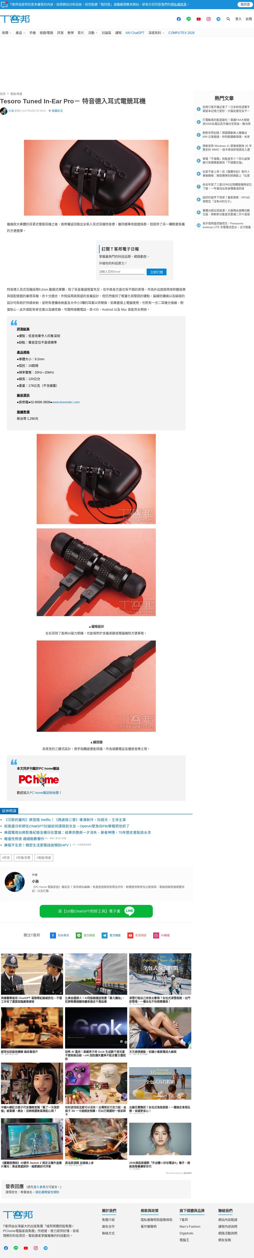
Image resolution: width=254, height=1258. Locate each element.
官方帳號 (89, 935)
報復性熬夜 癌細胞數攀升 (24, 839)
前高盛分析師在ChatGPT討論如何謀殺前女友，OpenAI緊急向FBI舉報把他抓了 (67, 826)
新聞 (5, 33)
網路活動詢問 (227, 1233)
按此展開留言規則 (47, 1192)
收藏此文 (57, 110)
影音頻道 (140, 935)
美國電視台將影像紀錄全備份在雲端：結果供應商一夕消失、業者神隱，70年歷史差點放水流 (77, 833)
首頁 (3, 93)
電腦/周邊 (16, 93)
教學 (70, 33)
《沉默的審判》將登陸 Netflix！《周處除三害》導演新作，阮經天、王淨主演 (65, 820)
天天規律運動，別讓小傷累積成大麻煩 (152, 1051)
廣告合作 (108, 1226)
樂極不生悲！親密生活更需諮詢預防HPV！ (38, 845)
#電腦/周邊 (44, 857)
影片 (81, 33)
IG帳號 (165, 935)
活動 (91, 33)
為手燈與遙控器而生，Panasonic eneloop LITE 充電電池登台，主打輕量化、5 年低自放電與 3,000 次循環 (227, 227)
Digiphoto (186, 1233)
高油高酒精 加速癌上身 (79, 1162)
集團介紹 (108, 1220)
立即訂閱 (156, 272)
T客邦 (184, 1220)
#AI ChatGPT (135, 33)
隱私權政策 (179, 4)
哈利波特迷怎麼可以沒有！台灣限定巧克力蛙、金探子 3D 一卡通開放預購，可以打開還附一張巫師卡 (95, 1111)
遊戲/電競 (46, 33)
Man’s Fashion (190, 1226)
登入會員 (39, 1187)
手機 (32, 33)
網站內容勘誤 (227, 1220)
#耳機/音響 (23, 857)
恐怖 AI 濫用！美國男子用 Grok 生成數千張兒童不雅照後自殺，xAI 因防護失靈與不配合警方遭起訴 (95, 1055)
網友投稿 (224, 1240)
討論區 (106, 33)
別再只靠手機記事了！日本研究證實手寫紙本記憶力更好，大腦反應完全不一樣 (226, 110)
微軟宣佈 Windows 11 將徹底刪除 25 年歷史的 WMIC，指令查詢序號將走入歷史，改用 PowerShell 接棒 (227, 149)
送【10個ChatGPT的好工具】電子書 (89, 911)
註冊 (249, 19)
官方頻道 (115, 935)
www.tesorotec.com (66, 402)
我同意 (245, 4)
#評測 (6, 857)
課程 (118, 33)
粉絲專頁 (63, 935)
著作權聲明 (149, 1226)
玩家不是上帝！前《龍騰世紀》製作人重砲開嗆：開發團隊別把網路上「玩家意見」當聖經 (226, 175)
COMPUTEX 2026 (181, 33)
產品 (19, 33)
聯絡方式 (108, 1233)
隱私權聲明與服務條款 (156, 1220)
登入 (238, 19)
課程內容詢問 (227, 1226)
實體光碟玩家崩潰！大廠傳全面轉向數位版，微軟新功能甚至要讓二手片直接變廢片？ (226, 214)
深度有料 (154, 33)
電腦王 (184, 1240)
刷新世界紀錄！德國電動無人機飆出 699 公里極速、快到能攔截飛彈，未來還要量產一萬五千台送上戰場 (226, 136)
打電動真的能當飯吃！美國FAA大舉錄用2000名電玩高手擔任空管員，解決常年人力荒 (227, 123)
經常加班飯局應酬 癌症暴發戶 (19, 1051)
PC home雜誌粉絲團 (44, 792)
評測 (60, 33)
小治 (11, 110)
